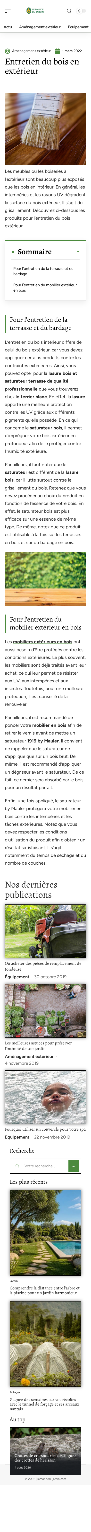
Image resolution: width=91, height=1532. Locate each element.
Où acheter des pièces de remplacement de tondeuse (43, 966)
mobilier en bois (49, 725)
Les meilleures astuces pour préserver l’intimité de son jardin (38, 1046)
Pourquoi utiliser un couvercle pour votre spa (45, 1129)
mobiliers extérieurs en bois (42, 641)
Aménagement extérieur (29, 1056)
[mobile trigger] (9, 11)
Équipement (17, 976)
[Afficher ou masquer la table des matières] (66, 252)
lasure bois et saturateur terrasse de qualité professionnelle (41, 381)
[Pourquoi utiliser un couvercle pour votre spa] (45, 1097)
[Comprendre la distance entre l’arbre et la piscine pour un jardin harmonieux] (45, 1232)
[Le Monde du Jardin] (35, 11)
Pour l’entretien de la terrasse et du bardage (43, 271)
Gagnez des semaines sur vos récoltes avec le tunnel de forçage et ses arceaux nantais (44, 1404)
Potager (15, 1392)
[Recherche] (69, 11)
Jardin (14, 1281)
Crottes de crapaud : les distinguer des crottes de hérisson (45, 1458)
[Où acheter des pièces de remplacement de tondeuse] (45, 931)
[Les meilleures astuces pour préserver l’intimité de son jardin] (45, 1010)
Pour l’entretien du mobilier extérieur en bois (45, 288)
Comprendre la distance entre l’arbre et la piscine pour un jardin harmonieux (45, 1290)
